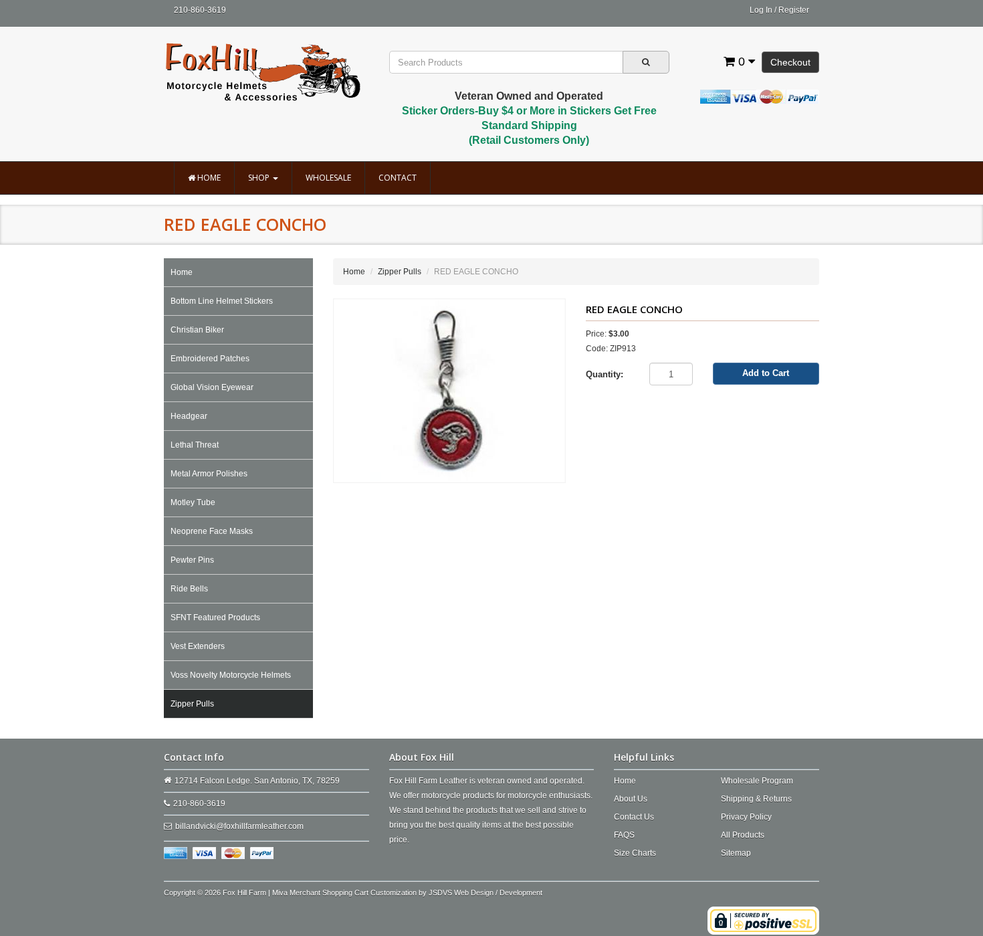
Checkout (790, 62)
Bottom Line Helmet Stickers (222, 301)
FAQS (624, 835)
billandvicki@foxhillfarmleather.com (239, 826)
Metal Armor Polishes (209, 473)
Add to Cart (765, 373)
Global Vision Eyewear (212, 387)
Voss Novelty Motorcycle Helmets (231, 675)
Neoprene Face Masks (212, 531)
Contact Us (634, 817)
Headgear (189, 416)
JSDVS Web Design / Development (485, 892)
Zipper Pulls (192, 704)
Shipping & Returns (756, 799)
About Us (630, 799)
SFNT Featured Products (215, 617)
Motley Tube (193, 502)
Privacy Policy (746, 817)
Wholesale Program (757, 780)
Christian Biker (197, 330)
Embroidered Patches (210, 358)
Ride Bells (189, 588)
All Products (742, 835)
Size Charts (635, 853)
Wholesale (328, 177)
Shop (259, 177)
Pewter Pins (192, 560)
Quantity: (604, 374)
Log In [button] (761, 10)
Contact (397, 177)
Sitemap (736, 853)
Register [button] (793, 10)
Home (208, 177)
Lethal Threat (195, 445)
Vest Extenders (198, 646)
